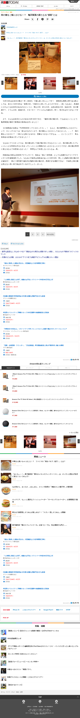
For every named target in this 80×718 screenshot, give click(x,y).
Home (24, 703)
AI (39, 610)
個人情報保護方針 (49, 706)
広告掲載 (35, 706)
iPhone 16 (16, 610)
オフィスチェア (29, 368)
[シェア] (37, 19)
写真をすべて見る (41, 96)
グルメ (6, 244)
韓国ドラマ (59, 610)
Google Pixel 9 (48, 610)
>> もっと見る (73, 432)
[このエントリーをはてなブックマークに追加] (52, 19)
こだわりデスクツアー (29, 610)
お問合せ (29, 706)
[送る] (42, 19)
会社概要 (41, 706)
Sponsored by (66, 359)
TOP (40, 697)
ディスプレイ (49, 368)
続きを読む (50, 234)
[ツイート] (32, 19)
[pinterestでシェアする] (47, 19)
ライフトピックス (18, 244)
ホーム (8, 6)
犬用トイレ (67, 368)
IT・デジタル (24, 6)
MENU (72, 1)
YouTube (56, 703)
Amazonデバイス (11, 368)
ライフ (71, 6)
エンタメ (56, 6)
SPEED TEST (40, 6)
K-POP (68, 610)
